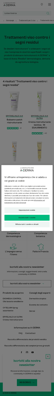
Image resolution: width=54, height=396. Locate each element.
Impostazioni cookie (27, 210)
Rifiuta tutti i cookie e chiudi (27, 224)
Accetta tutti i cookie (27, 217)
